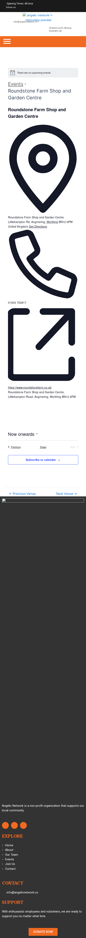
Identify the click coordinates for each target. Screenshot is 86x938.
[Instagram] (19, 7)
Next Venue (66, 493)
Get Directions (38, 226)
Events (15, 84)
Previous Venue (22, 493)
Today (43, 447)
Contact (10, 869)
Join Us (10, 864)
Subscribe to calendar (41, 460)
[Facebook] (29, 7)
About (9, 850)
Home (9, 845)
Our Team (11, 855)
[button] (43, 932)
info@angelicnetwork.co (26, 22)
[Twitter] (24, 7)
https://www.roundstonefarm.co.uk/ (30, 387)
